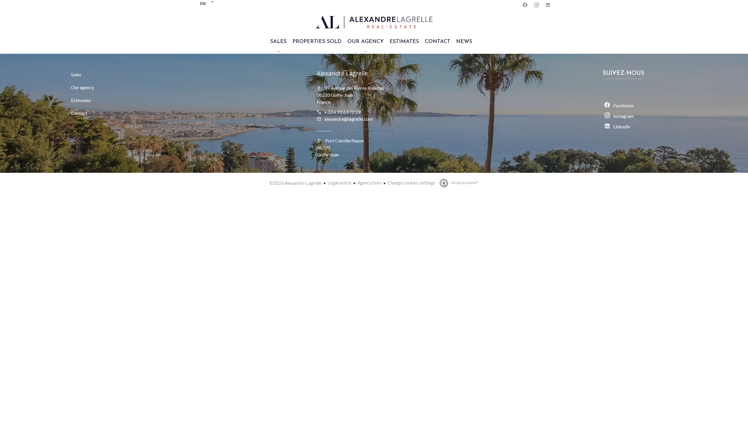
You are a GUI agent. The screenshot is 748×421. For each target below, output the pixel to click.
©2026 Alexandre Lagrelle (295, 183)
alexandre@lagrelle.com (348, 119)
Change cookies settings (411, 182)
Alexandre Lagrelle (342, 73)
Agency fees (369, 182)
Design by (464, 182)
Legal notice (340, 182)
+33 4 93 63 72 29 (342, 112)
